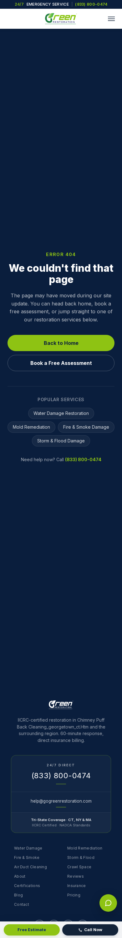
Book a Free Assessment (61, 363)
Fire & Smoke (27, 857)
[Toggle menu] (111, 19)
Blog (18, 895)
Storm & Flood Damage (61, 440)
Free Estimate (32, 929)
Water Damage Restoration (61, 413)
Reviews (75, 876)
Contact (21, 904)
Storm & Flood (80, 857)
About (20, 876)
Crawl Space (79, 867)
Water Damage (28, 848)
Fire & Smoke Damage (86, 427)
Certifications (27, 885)
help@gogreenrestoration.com (61, 801)
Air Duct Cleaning (30, 867)
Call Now (93, 929)
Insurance (76, 885)
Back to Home (61, 343)
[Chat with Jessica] (108, 903)
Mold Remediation (31, 427)
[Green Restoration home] (61, 18)
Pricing (73, 895)
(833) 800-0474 (91, 4)
